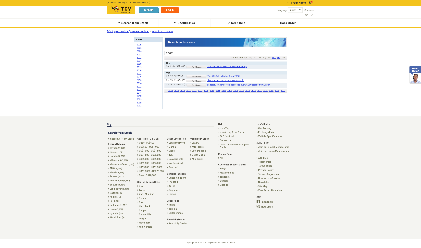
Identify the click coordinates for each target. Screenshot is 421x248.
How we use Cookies (269, 178)
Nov (278, 57)
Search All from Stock (122, 138)
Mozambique (227, 172)
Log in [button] (170, 10)
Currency (309, 10)
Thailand (173, 182)
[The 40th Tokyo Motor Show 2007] (223, 76)
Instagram (267, 206)
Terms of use (265, 166)
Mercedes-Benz (122, 164)
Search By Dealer (178, 223)
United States (176, 213)
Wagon (143, 218)
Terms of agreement (269, 174)
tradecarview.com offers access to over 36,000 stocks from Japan (238, 85)
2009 (271, 90)
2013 (247, 90)
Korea (172, 186)
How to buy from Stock (232, 132)
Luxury (195, 142)
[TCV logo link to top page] (121, 10)
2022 (194, 90)
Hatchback (144, 206)
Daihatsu (118, 205)
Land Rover (119, 188)
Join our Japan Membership (273, 151)
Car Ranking (264, 128)
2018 (218, 90)
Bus (141, 202)
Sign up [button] (148, 10)
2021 (200, 90)
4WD (171, 155)
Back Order (288, 23)
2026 (170, 90)
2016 (229, 90)
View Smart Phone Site (270, 190)
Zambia (173, 209)
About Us (263, 158)
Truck (142, 190)
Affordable (198, 147)
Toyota (117, 148)
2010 (265, 90)
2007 (283, 90)
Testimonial (264, 162)
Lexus (116, 209)
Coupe (142, 210)
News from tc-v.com (162, 31)
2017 (224, 90)
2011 (259, 90)
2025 (176, 90)
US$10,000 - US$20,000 (151, 171)
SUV (141, 186)
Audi (116, 197)
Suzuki (117, 184)
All (221, 158)
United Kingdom (177, 177)
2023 (188, 90)
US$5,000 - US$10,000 (150, 167)
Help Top (224, 128)
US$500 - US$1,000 (149, 147)
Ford (115, 201)
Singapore (174, 190)
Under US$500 (146, 142)
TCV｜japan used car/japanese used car (128, 31)
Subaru (117, 176)
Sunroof (173, 167)
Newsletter (264, 182)
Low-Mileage (199, 150)
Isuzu (116, 193)
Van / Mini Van (146, 194)
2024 (182, 90)
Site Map (262, 186)
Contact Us (225, 140)
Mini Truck (197, 159)
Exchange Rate (266, 132)
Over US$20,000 (147, 175)
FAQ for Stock (227, 136)
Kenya (172, 204)
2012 (253, 90)
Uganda (224, 185)
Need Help (238, 23)
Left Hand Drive (177, 142)
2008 (277, 90)
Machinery (144, 222)
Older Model (198, 155)
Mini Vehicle (145, 226)
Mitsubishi (119, 160)
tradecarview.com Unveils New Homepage (227, 66)
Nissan (117, 152)
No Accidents (176, 159)
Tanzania (225, 176)
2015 (235, 90)
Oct (274, 57)
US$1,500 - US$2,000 (150, 155)
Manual (172, 147)
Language (282, 10)
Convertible (145, 214)
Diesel (172, 150)
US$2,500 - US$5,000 (150, 163)
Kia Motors (117, 217)
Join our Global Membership (273, 147)
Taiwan (172, 194)
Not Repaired (176, 163)
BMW (116, 168)
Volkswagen (120, 180)
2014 (241, 90)
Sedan (142, 198)
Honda (117, 156)
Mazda (117, 172)
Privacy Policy (265, 170)
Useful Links (186, 23)
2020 (206, 90)
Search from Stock (134, 23)
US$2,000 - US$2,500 (150, 159)
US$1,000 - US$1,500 (150, 150)
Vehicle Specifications (270, 136)
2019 (212, 90)
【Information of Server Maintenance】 (225, 80)
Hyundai (116, 213)
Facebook (267, 201)
